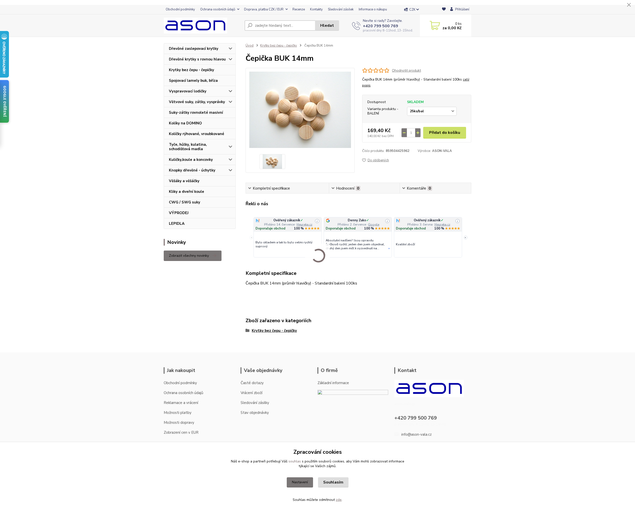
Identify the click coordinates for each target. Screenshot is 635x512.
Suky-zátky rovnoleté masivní (196, 112)
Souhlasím (333, 482)
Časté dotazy (252, 382)
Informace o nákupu (373, 9)
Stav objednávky (255, 412)
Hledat (327, 25)
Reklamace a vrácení (181, 402)
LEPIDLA (177, 223)
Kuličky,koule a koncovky (191, 159)
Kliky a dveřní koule (186, 191)
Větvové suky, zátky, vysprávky (197, 101)
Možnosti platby (177, 412)
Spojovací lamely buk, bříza (193, 80)
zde (339, 499)
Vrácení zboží (251, 392)
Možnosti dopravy (179, 422)
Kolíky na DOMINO (185, 123)
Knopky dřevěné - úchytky (192, 170)
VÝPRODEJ (179, 212)
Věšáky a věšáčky (184, 180)
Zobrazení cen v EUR (181, 432)
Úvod (250, 45)
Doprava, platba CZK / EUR (264, 9)
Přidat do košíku (444, 132)
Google (373, 224)
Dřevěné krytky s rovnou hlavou (197, 59)
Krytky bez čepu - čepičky (191, 69)
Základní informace (333, 382)
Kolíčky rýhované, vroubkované (196, 133)
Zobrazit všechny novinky (189, 255)
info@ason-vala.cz (416, 434)
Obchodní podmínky (180, 9)
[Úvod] (202, 25)
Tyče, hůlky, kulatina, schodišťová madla (188, 146)
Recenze (298, 9)
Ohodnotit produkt (406, 70)
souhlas (294, 461)
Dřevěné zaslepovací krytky (193, 48)
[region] (358, 237)
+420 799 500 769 (380, 26)
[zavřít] (629, 5)
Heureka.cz (304, 224)
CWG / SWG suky (184, 202)
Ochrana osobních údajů (217, 9)
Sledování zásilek (340, 9)
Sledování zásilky (255, 402)
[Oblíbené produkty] (444, 9)
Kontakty (316, 9)
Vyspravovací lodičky (187, 91)
